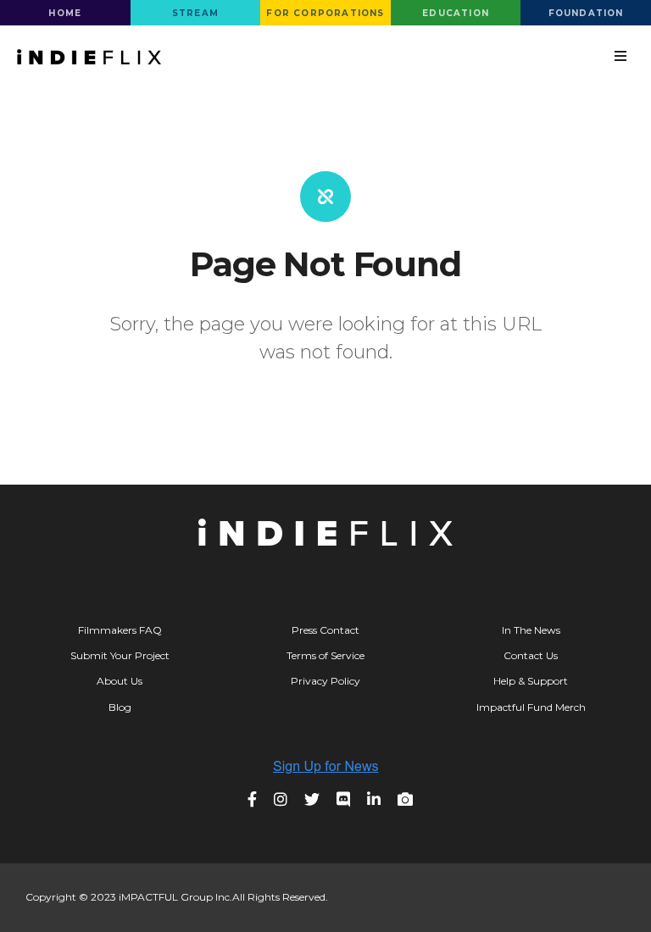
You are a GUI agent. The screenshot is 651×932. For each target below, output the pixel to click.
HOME (64, 13)
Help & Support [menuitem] (530, 680)
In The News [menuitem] (531, 630)
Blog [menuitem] (119, 707)
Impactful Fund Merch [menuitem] (531, 707)
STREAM (195, 13)
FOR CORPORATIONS (325, 13)
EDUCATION (455, 13)
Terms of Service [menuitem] (325, 655)
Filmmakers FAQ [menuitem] (120, 630)
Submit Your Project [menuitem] (120, 655)
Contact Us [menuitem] (531, 655)
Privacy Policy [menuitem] (325, 680)
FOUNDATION (586, 13)
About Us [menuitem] (119, 680)
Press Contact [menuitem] (325, 630)
